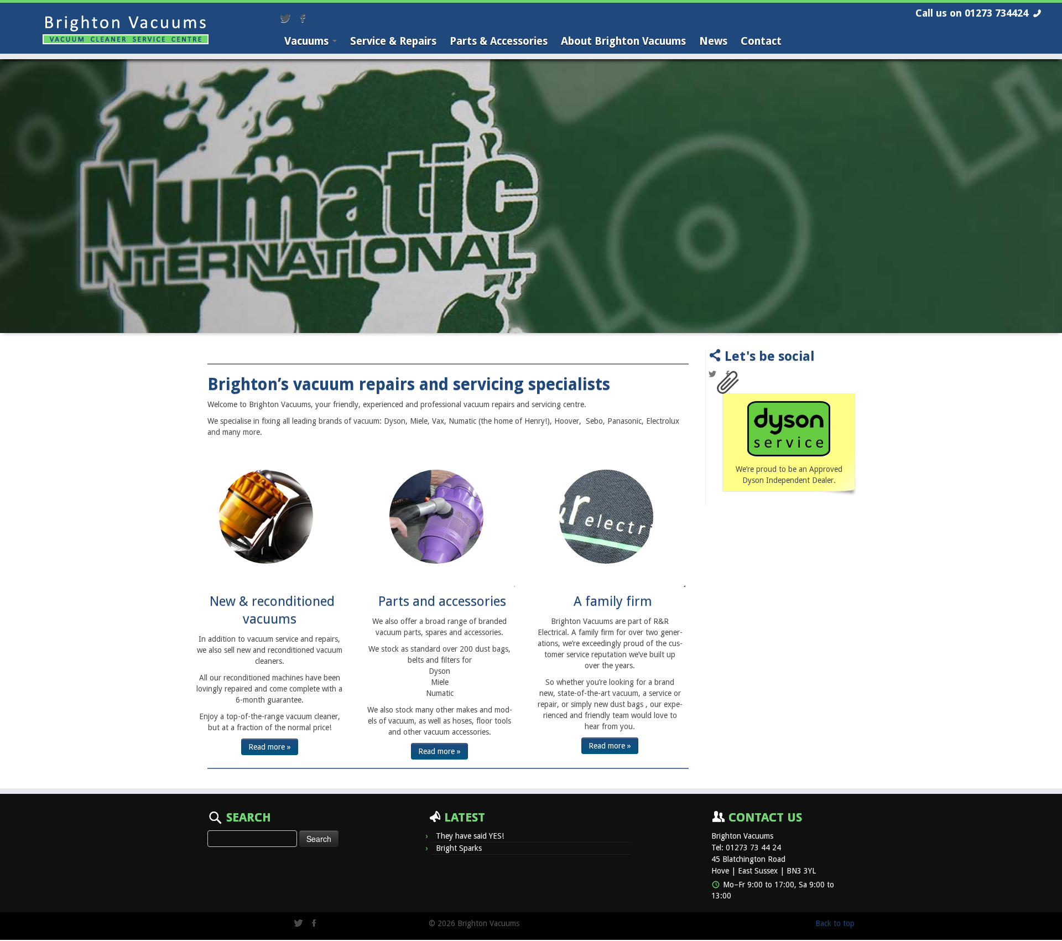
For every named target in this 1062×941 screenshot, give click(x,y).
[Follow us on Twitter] (289, 19)
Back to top (835, 923)
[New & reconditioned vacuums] (266, 516)
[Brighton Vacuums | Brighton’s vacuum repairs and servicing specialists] (125, 30)
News (713, 41)
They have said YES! (470, 835)
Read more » (269, 746)
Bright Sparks (459, 848)
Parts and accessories (442, 601)
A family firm (613, 601)
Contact (761, 41)
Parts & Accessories (499, 41)
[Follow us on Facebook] (306, 19)
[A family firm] (606, 516)
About (623, 41)
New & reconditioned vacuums (272, 610)
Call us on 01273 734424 (971, 13)
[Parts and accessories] (436, 516)
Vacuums (307, 41)
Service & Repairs (393, 41)
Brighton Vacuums (742, 835)
